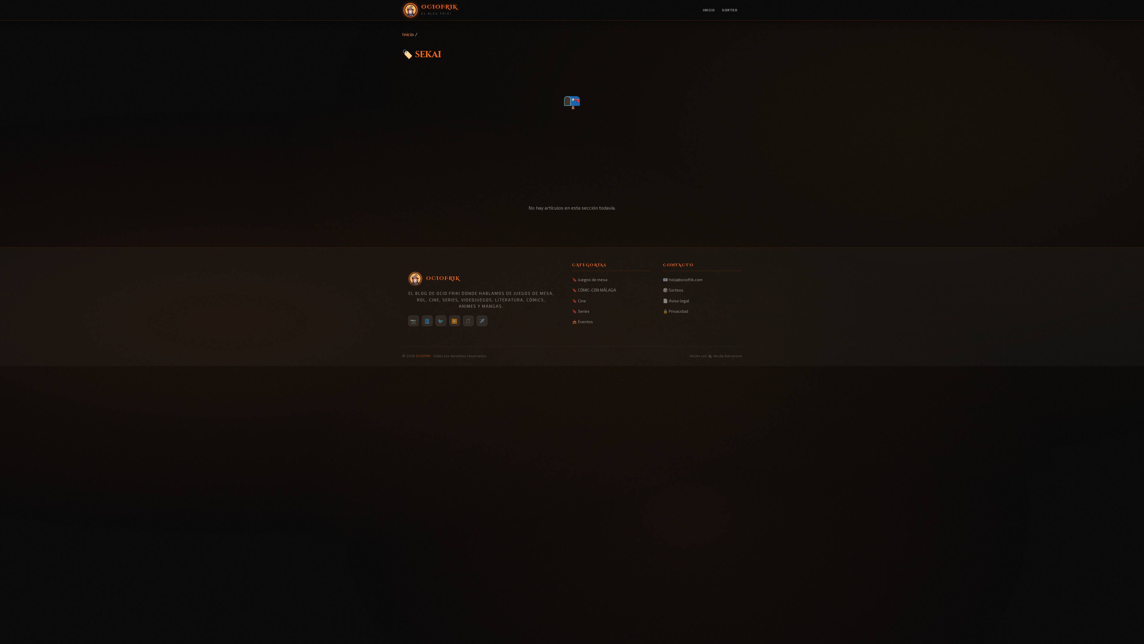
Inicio (709, 10)
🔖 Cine (579, 300)
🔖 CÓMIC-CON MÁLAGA (594, 289)
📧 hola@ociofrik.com (682, 279)
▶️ (454, 321)
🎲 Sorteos (673, 289)
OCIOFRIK (423, 356)
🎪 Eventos (582, 321)
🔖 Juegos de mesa (589, 279)
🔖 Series (581, 311)
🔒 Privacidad (675, 311)
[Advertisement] (572, 158)
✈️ (482, 321)
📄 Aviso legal (676, 300)
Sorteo (729, 10)
